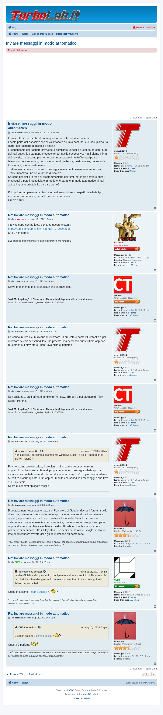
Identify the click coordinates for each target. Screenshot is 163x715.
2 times (131, 168)
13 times (132, 262)
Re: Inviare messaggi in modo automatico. (39, 215)
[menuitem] (12, 27)
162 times (134, 265)
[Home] (45, 14)
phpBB (69, 690)
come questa (39, 591)
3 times (132, 171)
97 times (132, 597)
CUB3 (21, 627)
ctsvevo (22, 451)
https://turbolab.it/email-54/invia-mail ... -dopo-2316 (39, 228)
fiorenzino (24, 571)
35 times (133, 315)
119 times (134, 600)
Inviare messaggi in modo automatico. (42, 43)
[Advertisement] (81, 84)
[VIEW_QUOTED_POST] (42, 451)
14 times (132, 313)
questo (12, 518)
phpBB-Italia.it (91, 694)
